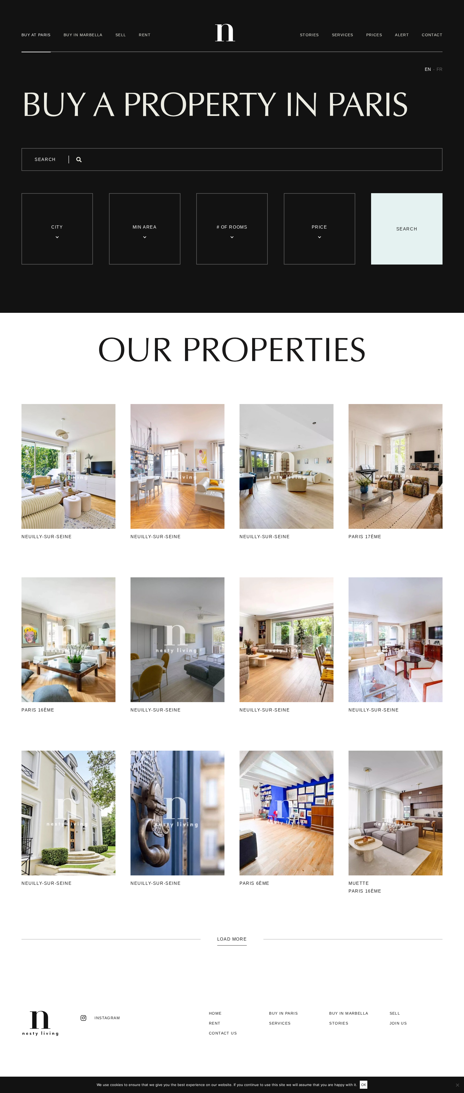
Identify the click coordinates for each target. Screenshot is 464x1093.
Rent (145, 35)
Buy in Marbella (83, 35)
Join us (398, 1023)
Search (45, 159)
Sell (120, 35)
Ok (363, 1085)
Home (215, 1013)
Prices (374, 35)
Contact (432, 35)
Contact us (223, 1033)
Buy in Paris (283, 1013)
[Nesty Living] (225, 40)
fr (440, 69)
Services (342, 35)
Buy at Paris (36, 35)
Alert (402, 35)
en (428, 69)
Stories (309, 35)
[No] (457, 1085)
